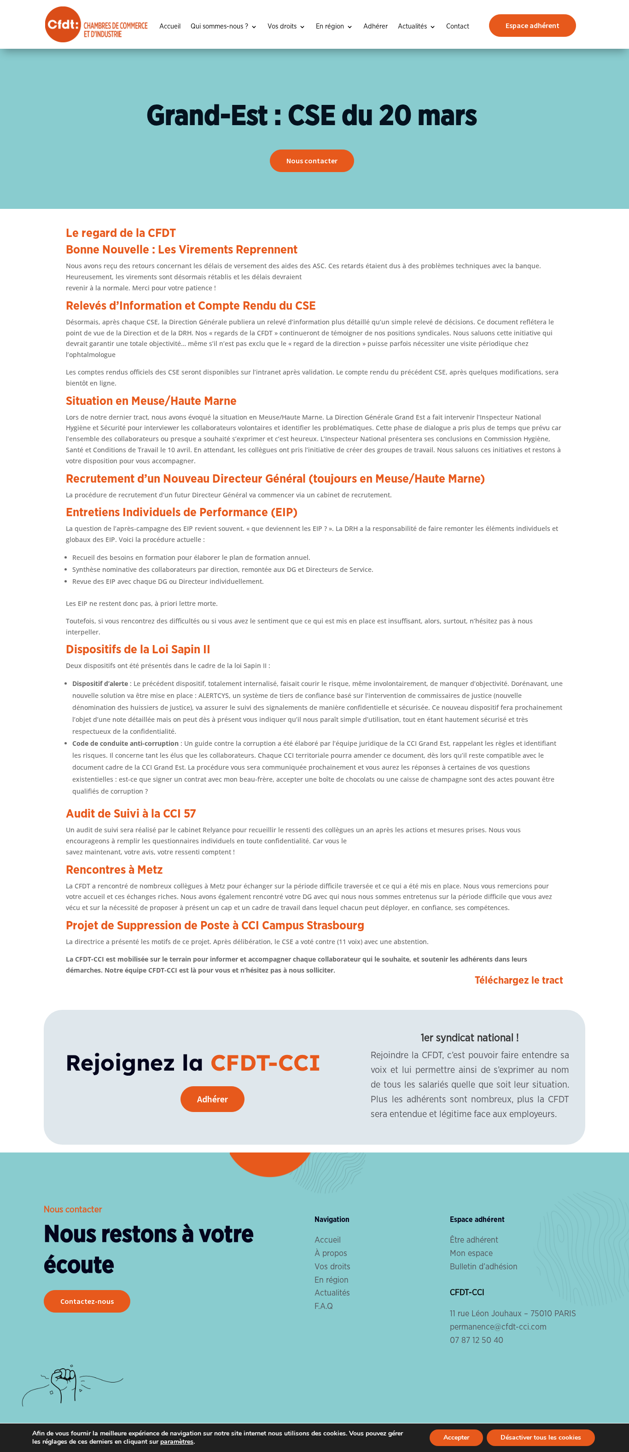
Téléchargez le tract (519, 980)
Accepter (456, 1437)
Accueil (170, 26)
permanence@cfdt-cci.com (498, 1327)
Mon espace (471, 1254)
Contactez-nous (87, 1301)
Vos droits (282, 26)
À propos (330, 1254)
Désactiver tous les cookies (541, 1437)
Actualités (412, 26)
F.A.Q (323, 1306)
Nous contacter (312, 160)
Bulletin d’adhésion (484, 1267)
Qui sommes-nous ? (219, 26)
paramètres (176, 1442)
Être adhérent (474, 1240)
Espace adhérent (532, 25)
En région (330, 26)
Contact (457, 26)
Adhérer (375, 26)
